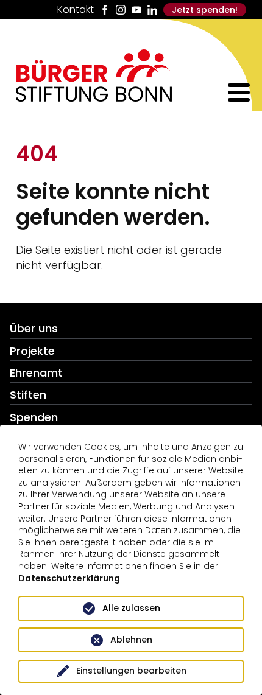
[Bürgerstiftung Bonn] (94, 97)
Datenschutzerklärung (69, 578)
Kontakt (75, 10)
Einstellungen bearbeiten (131, 671)
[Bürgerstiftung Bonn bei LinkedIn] (152, 10)
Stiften (28, 394)
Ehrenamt (36, 372)
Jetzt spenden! (205, 10)
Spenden (34, 417)
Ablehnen (131, 640)
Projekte (32, 350)
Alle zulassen (131, 608)
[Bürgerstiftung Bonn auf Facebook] (105, 10)
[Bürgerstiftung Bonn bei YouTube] (136, 10)
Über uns (34, 328)
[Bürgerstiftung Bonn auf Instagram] (121, 10)
